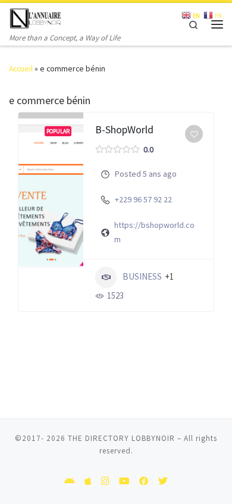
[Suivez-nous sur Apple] (88, 481)
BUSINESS (142, 276)
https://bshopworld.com (154, 232)
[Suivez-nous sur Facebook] (144, 481)
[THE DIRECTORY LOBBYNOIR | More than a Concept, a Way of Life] (35, 17)
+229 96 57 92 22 (143, 199)
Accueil (21, 68)
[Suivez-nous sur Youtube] (124, 481)
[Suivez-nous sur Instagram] (105, 481)
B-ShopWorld (124, 129)
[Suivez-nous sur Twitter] (163, 481)
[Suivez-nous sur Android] (69, 481)
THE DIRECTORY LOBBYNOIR (121, 438)
